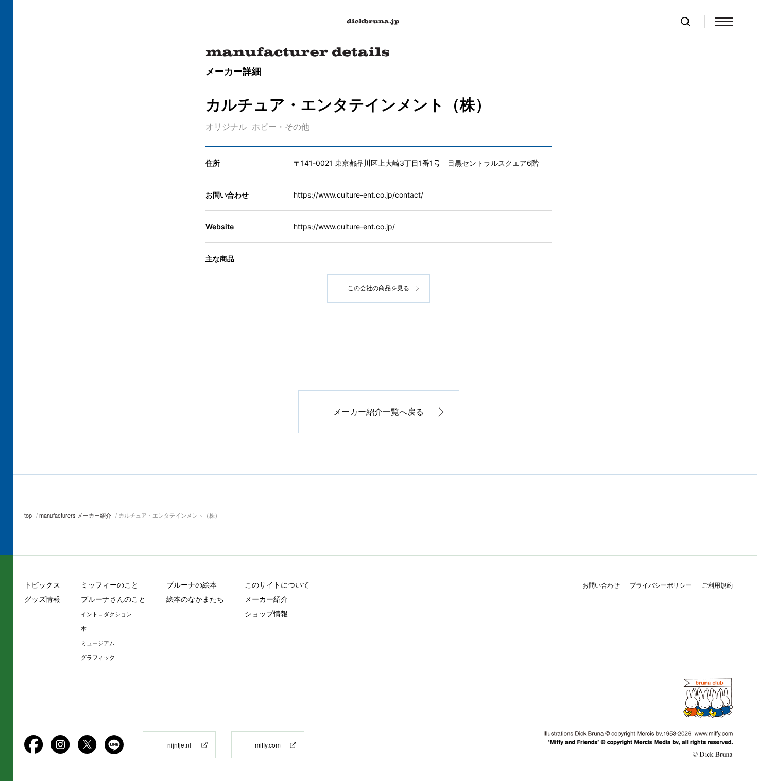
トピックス (42, 584)
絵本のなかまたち (195, 599)
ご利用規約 (717, 585)
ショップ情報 (266, 613)
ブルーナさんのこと (113, 599)
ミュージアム (98, 643)
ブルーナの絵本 (191, 584)
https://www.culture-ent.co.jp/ (344, 226)
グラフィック (98, 657)
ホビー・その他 (280, 126)
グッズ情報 (42, 599)
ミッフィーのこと (110, 584)
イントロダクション (106, 614)
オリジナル (226, 126)
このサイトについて (277, 584)
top (28, 515)
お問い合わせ (601, 585)
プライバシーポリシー (661, 585)
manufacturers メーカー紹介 (75, 515)
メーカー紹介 (266, 599)
